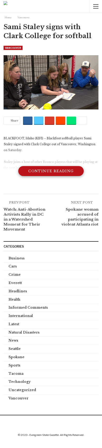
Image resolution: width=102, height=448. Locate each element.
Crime (15, 274)
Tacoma (16, 373)
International (21, 316)
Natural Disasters (24, 332)
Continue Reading (51, 171)
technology (20, 382)
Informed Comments (28, 307)
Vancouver (13, 47)
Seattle (15, 349)
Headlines (18, 291)
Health (14, 299)
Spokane (16, 357)
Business (17, 258)
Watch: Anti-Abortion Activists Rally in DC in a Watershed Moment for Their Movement (24, 219)
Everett (15, 283)
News (13, 340)
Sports (14, 365)
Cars (13, 266)
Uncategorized (22, 390)
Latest (14, 324)
